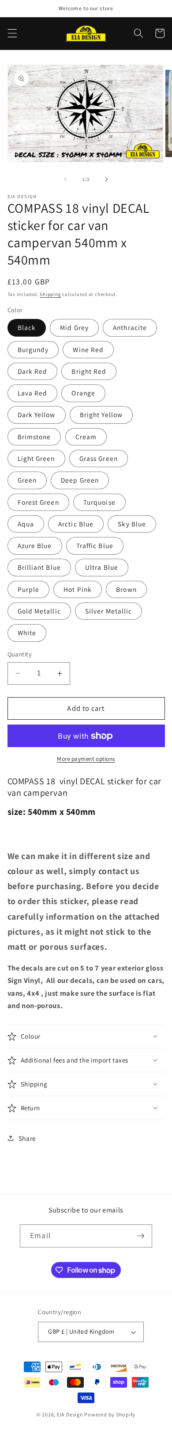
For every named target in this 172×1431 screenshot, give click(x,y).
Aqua (26, 523)
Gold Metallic (39, 610)
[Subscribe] (140, 1235)
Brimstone (34, 436)
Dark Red (33, 371)
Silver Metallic (108, 610)
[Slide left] (65, 179)
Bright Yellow (101, 414)
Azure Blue (35, 545)
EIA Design (70, 1414)
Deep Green (80, 480)
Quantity (19, 654)
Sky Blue (132, 523)
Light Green (36, 458)
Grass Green (98, 458)
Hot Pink (78, 589)
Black (27, 327)
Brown (126, 589)
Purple (29, 589)
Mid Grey (74, 327)
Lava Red (33, 392)
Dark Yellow (37, 414)
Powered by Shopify (109, 1414)
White (27, 632)
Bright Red (88, 371)
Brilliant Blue (39, 567)
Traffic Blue (94, 545)
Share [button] (27, 1138)
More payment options (86, 759)
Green (27, 480)
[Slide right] (106, 179)
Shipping (50, 294)
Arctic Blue (75, 523)
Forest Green (38, 502)
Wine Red (88, 349)
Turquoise (99, 502)
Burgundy (33, 349)
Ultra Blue (101, 567)
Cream (86, 436)
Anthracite (130, 327)
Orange (83, 392)
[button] (11, 33)
